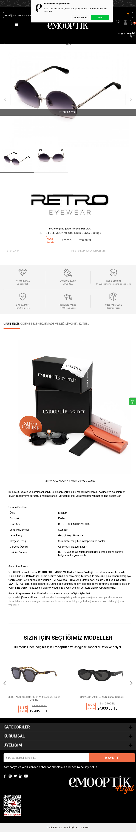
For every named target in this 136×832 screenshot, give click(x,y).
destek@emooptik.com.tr (27, 597)
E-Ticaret (57, 827)
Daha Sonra (80, 17)
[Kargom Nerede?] (116, 16)
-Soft (49, 827)
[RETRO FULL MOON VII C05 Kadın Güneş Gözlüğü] (68, 99)
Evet (100, 17)
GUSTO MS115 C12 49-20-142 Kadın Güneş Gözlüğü (102, 697)
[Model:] (69, 201)
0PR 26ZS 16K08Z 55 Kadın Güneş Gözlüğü (34, 697)
